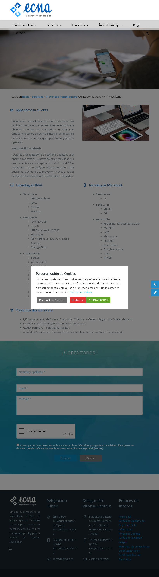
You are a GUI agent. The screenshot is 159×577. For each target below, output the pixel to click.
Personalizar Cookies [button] (51, 300)
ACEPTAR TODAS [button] (98, 300)
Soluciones (78, 25)
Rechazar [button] (77, 300)
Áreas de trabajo (109, 25)
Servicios (52, 25)
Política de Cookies (81, 292)
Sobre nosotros (23, 25)
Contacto (19, 33)
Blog (136, 25)
